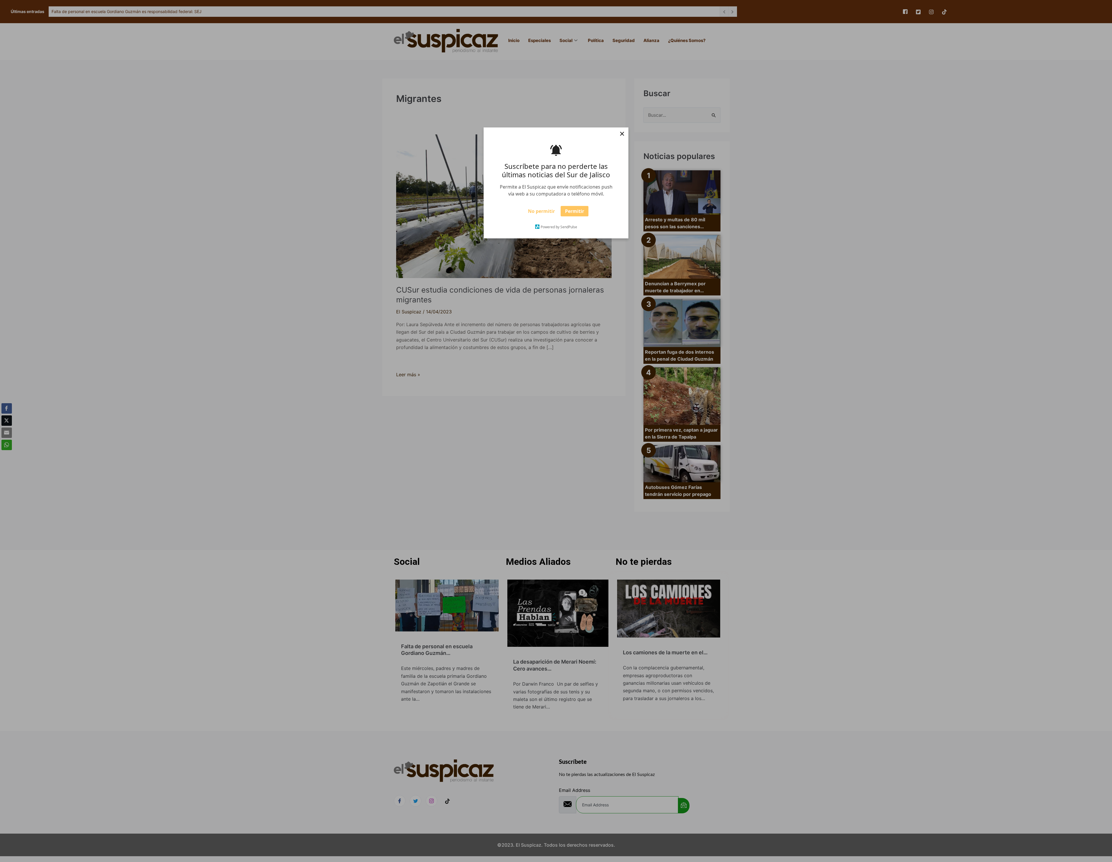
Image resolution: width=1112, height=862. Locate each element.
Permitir (574, 213)
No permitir (541, 213)
